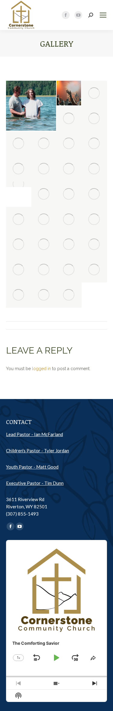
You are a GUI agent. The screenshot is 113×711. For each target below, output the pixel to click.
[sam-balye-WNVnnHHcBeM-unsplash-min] (18, 169)
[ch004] (94, 244)
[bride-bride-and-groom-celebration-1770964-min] (44, 144)
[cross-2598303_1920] (69, 118)
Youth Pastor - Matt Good (32, 466)
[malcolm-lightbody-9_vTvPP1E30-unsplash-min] (94, 169)
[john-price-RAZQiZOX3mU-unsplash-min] (69, 93)
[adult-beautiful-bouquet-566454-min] (69, 194)
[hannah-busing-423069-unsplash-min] (69, 244)
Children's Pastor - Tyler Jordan (37, 450)
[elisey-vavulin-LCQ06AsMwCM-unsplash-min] (31, 106)
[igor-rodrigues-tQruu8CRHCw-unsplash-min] (69, 169)
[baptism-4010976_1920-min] (18, 269)
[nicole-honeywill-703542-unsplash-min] (44, 295)
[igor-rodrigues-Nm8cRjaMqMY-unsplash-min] (94, 93)
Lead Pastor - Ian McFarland (34, 434)
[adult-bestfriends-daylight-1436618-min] (94, 194)
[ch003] (69, 269)
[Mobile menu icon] (103, 15)
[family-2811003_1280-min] (69, 219)
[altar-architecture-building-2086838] (18, 219)
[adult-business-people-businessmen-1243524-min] (44, 269)
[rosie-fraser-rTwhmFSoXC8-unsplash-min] (94, 118)
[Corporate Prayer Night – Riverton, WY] (18, 144)
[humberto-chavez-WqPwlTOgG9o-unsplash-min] (94, 219)
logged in (41, 368)
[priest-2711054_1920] (18, 244)
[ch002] (94, 269)
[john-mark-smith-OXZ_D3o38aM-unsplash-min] (44, 169)
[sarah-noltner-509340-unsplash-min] (69, 295)
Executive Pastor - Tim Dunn (35, 483)
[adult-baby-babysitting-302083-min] (94, 144)
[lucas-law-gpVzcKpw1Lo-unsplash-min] (44, 194)
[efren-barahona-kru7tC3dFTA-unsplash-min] (69, 144)
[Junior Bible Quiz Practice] (18, 184)
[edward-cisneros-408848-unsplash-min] (44, 244)
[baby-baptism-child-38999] (44, 219)
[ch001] (18, 295)
